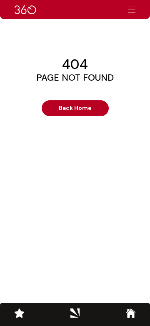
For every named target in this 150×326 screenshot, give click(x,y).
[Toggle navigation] (131, 9)
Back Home (75, 108)
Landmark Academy (70, 9)
